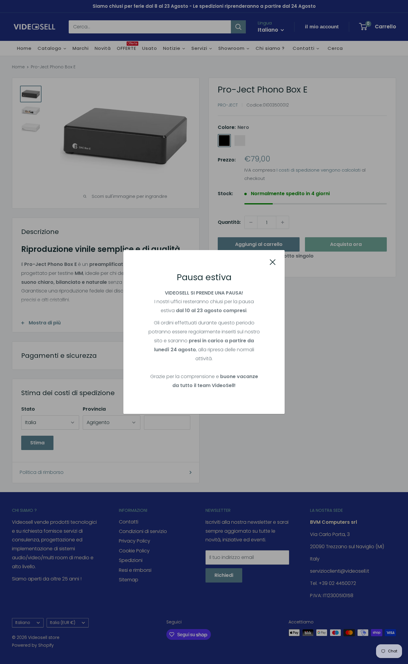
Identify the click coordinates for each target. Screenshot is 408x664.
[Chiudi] (273, 261)
